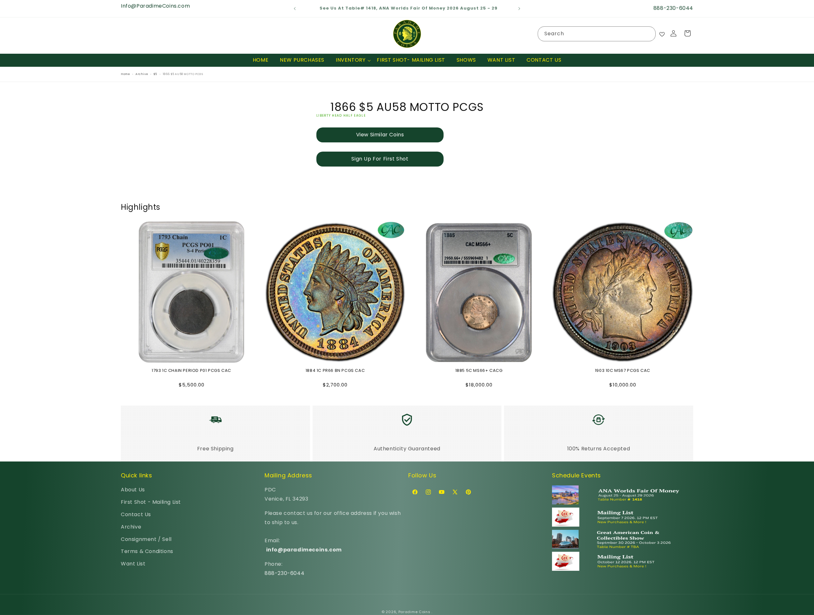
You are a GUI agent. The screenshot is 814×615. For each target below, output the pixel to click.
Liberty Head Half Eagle (341, 115)
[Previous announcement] (295, 9)
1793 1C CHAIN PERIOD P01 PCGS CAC (191, 370)
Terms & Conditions (147, 551)
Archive (131, 526)
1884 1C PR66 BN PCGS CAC (335, 370)
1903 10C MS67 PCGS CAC (622, 370)
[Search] (648, 34)
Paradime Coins (414, 611)
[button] (350, 60)
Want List (133, 563)
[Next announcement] (519, 9)
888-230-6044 (284, 573)
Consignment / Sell (146, 539)
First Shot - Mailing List (151, 502)
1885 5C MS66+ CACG (479, 370)
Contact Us (136, 514)
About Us (133, 489)
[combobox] (596, 34)
